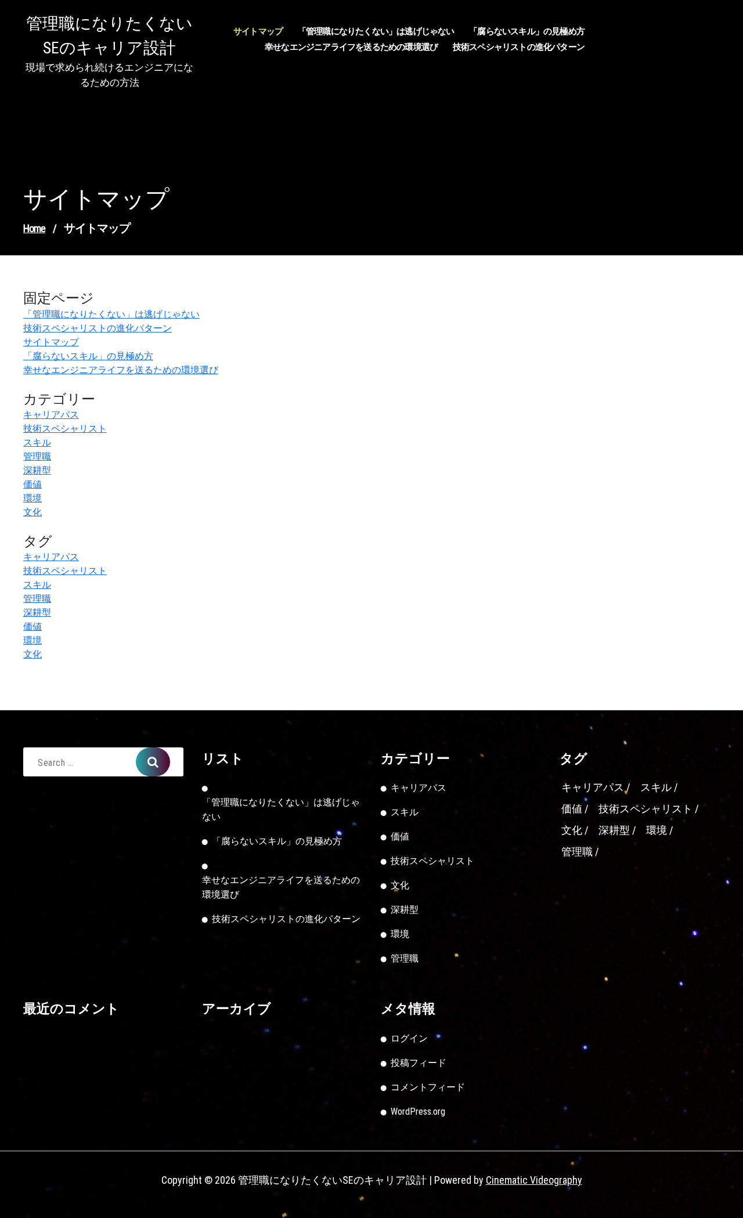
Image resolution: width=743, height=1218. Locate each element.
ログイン (409, 1038)
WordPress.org (418, 1111)
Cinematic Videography (534, 1180)
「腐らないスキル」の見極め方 (527, 31)
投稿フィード (418, 1062)
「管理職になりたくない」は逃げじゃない (376, 31)
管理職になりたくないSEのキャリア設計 (109, 35)
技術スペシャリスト (65, 428)
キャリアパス (51, 414)
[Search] (153, 761)
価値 (32, 484)
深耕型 (37, 470)
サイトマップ (258, 31)
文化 (32, 512)
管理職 (37, 456)
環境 (32, 498)
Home (34, 228)
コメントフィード (428, 1087)
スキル (37, 442)
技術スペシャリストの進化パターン (519, 47)
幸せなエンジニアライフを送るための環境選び (351, 47)
